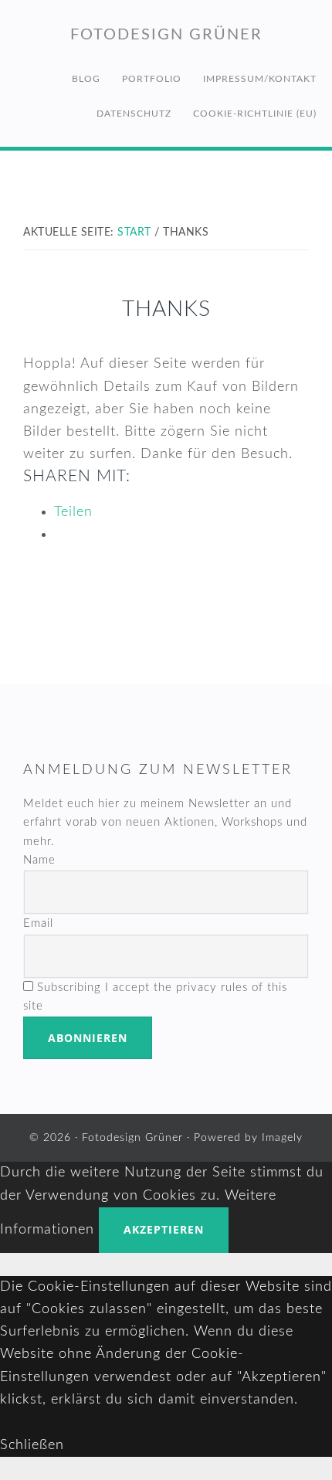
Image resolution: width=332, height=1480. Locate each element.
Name (39, 860)
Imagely (282, 1137)
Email (38, 923)
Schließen (32, 1445)
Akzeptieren (164, 1229)
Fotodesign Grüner (166, 34)
